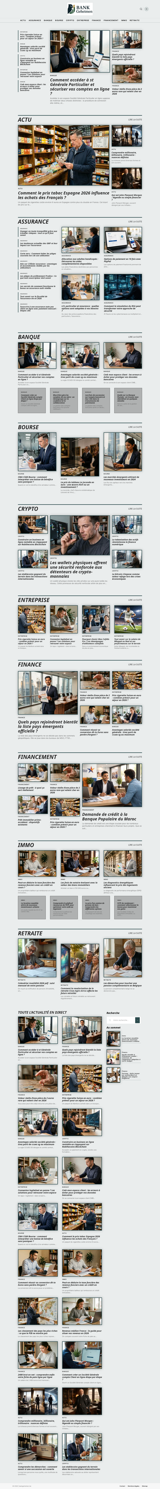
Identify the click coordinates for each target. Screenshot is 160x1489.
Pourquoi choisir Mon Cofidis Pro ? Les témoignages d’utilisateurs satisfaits (95, 641)
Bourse (28, 427)
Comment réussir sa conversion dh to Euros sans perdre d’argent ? (94, 732)
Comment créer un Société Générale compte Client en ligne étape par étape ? (31, 398)
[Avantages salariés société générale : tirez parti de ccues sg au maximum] (80, 355)
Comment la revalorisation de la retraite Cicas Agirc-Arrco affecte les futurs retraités (79, 991)
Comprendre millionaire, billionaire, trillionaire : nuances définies (124, 155)
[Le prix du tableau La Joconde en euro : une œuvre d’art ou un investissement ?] (80, 457)
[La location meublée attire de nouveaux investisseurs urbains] (113, 1038)
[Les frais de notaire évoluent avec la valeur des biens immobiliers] (80, 863)
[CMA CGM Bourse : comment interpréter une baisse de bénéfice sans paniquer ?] (37, 452)
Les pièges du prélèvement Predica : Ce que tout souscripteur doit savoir (38, 277)
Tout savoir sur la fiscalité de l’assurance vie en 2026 (33, 297)
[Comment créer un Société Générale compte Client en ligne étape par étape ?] (82, 1355)
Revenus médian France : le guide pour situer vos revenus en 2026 (82, 1332)
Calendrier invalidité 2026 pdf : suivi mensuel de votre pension (36, 984)
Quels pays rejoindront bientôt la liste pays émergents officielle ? (123, 57)
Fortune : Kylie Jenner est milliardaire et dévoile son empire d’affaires (131, 1075)
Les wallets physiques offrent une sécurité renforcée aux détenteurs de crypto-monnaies (78, 569)
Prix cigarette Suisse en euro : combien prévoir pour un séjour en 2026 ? (31, 36)
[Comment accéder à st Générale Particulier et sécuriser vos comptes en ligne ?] (80, 51)
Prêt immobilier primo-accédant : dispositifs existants (29, 822)
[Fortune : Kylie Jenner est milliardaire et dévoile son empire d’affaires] (113, 1075)
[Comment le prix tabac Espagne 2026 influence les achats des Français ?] (63, 155)
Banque (22, 44)
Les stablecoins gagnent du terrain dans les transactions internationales (32, 576)
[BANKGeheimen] (80, 9)
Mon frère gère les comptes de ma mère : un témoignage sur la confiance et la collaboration (63, 399)
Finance (115, 51)
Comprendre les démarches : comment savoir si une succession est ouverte (37, 1468)
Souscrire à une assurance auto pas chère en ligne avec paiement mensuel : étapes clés (38, 308)
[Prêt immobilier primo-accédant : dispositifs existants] (33, 805)
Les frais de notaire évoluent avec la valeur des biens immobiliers (79, 883)
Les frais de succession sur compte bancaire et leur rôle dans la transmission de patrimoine (95, 399)
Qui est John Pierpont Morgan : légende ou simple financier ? (127, 197)
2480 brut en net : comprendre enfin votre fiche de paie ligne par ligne (36, 1376)
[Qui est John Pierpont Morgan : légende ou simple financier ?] (127, 178)
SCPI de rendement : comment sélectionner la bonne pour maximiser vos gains (127, 906)
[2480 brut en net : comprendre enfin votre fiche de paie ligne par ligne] (38, 1355)
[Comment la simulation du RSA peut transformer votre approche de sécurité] (123, 287)
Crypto (22, 55)
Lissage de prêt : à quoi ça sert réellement (31, 789)
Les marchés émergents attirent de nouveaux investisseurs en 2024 (121, 478)
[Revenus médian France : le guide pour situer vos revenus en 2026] (82, 1311)
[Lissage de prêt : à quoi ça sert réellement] (33, 773)
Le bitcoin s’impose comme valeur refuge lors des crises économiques (126, 576)
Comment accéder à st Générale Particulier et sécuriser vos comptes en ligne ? (79, 86)
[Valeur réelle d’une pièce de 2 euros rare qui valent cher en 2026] (127, 74)
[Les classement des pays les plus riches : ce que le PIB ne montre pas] (38, 1311)
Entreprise (24, 32)
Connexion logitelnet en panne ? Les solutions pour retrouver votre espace (32, 74)
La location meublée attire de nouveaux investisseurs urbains (30, 905)
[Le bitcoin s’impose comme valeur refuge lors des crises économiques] (127, 559)
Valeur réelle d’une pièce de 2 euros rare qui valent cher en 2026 (127, 91)
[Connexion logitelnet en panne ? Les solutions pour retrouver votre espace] (64, 619)
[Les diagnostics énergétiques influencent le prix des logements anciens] (123, 863)
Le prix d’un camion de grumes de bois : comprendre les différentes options (94, 906)
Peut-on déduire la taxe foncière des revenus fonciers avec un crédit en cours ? (36, 885)
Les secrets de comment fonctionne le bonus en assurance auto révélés (37, 287)
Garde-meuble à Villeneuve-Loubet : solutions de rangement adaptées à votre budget (131, 1058)
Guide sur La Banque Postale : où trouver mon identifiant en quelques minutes (127, 398)
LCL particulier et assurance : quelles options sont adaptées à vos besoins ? (80, 308)
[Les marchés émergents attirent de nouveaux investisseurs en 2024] (123, 452)
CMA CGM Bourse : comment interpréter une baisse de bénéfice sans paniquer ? (35, 479)
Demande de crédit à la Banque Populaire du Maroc (109, 816)
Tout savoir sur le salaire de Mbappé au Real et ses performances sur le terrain (127, 641)
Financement (37, 757)
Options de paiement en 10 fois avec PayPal (122, 260)
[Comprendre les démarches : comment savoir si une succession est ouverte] (38, 1447)
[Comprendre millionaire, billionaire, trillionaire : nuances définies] (127, 135)
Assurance (33, 221)
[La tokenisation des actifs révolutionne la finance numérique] (127, 525)
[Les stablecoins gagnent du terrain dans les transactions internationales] (33, 559)
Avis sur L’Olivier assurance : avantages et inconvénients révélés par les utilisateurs (38, 265)
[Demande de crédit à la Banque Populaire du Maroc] (112, 785)
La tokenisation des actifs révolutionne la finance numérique (125, 542)
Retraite (30, 933)
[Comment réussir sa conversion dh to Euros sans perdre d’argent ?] (95, 715)
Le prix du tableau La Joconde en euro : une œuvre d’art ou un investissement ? (77, 484)
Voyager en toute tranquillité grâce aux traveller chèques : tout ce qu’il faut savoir (38, 233)
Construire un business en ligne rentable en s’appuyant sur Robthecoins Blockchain (33, 61)
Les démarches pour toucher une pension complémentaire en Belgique (123, 984)
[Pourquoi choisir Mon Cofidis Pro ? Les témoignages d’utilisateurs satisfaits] (96, 619)
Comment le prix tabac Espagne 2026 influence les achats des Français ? (63, 195)
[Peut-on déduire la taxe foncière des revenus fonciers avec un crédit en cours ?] (37, 863)
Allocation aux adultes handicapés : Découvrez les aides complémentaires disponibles (80, 261)
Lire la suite (135, 119)
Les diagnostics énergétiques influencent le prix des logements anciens (121, 885)
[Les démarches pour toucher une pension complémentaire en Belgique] (123, 958)
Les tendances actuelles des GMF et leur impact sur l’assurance (38, 244)
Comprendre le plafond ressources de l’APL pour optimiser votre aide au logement (63, 906)
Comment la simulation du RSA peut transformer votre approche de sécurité (122, 308)
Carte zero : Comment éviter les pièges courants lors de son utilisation (38, 254)
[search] (141, 9)
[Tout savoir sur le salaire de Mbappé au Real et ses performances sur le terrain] (128, 619)
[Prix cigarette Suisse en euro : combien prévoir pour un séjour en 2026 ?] (31, 619)
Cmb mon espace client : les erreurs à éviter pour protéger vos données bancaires (33, 87)
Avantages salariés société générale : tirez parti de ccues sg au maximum (32, 48)
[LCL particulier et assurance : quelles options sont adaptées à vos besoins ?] (80, 287)
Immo (26, 845)
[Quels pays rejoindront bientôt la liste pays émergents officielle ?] (127, 39)
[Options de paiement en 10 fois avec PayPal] (123, 240)
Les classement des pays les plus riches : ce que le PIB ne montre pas (37, 1332)
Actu (24, 119)
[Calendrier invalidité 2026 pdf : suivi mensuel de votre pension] (37, 958)
